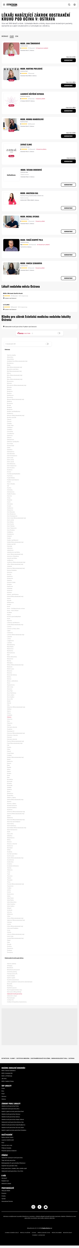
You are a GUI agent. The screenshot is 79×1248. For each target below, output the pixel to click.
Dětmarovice (10, 439)
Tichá (8, 872)
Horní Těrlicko (10, 526)
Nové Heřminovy (11, 693)
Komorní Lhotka (11, 582)
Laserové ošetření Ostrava (32, 94)
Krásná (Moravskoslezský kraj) (15, 596)
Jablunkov (10, 548)
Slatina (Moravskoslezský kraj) (15, 799)
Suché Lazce (10, 856)
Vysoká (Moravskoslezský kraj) (15, 938)
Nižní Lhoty (10, 687)
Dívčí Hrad (10, 443)
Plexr (3, 1142)
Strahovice (10, 845)
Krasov (9, 598)
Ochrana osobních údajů (12, 1232)
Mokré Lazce (10, 669)
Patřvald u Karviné (12, 727)
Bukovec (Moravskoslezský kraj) (15, 415)
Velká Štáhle (10, 900)
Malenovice (10, 648)
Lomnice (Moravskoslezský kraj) (15, 634)
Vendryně (9, 910)
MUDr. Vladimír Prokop (8, 1081)
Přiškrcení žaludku (6, 1148)
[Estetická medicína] (12, 5)
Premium (4, 1193)
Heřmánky (10, 490)
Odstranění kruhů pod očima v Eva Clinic (12, 1171)
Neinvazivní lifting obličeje (14, 992)
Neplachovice (11, 685)
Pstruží (9, 751)
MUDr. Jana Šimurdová (30, 43)
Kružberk (9, 612)
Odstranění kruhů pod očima (14, 994)
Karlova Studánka (12, 570)
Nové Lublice (10, 695)
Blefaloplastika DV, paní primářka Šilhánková (13, 1163)
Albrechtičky (10, 359)
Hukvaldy (9, 546)
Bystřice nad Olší (11, 417)
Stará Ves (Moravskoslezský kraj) (16, 819)
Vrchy (8, 930)
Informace (5, 36)
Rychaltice (10, 779)
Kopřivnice (10, 586)
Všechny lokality (11, 355)
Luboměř (9, 636)
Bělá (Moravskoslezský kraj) (14, 367)
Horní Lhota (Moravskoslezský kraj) (16, 518)
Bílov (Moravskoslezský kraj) (14, 375)
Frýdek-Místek (11, 477)
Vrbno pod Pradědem (12, 928)
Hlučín (9, 502)
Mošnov (9, 679)
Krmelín (9, 604)
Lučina (9, 638)
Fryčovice (9, 475)
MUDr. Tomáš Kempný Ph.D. (31, 239)
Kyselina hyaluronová (13, 979)
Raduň (9, 759)
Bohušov (9, 387)
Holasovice (10, 510)
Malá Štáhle (10, 646)
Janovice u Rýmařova (13, 556)
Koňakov (9, 584)
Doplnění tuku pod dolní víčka (9, 1165)
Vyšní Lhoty (10, 936)
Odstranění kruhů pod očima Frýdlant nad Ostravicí (20, 326)
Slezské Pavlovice (12, 805)
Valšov (9, 896)
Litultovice (10, 632)
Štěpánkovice (10, 837)
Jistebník (9, 566)
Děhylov (9, 437)
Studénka (9, 852)
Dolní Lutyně (10, 461)
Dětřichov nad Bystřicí (13, 441)
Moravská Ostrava (12, 675)
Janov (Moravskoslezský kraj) (15, 554)
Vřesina (9, 932)
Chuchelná (10, 431)
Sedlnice (9, 789)
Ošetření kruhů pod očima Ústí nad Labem (13, 1127)
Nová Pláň (10, 691)
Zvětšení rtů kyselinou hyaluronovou (17, 1002)
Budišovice (10, 413)
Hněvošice (10, 504)
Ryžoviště (9, 785)
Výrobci (4, 1198)
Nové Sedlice (10, 697)
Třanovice (9, 876)
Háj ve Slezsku (11, 484)
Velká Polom (10, 898)
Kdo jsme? (4, 1178)
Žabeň (9, 940)
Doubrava (9, 469)
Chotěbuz (9, 429)
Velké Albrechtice (11, 902)
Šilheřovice (10, 793)
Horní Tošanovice (11, 528)
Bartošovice (10, 363)
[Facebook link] (39, 1207)
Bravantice (10, 397)
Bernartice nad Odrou (12, 369)
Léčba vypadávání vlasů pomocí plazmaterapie (19, 981)
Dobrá (8, 447)
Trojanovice (10, 886)
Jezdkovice (10, 560)
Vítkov (8, 916)
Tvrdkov (9, 888)
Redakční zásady (67, 1232)
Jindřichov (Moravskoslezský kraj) (16, 562)
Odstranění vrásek (12, 996)
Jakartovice (10, 550)
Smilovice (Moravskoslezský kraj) (16, 811)
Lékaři (12, 36)
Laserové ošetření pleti (8, 1140)
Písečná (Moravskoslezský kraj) (15, 741)
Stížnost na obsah (6, 1183)
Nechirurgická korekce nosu (14, 990)
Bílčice (9, 373)
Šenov (9, 791)
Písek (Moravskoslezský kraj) (14, 743)
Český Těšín (10, 425)
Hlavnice (9, 496)
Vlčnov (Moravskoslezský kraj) (15, 918)
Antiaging (9, 965)
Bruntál (9, 405)
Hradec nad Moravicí (12, 540)
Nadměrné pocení (12, 987)
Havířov (9, 488)
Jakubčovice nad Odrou (13, 552)
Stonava (9, 841)
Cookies (34, 1232)
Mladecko (9, 667)
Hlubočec (9, 500)
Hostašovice (10, 534)
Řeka (8, 765)
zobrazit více (40, 195)
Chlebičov (10, 427)
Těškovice (10, 870)
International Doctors (7, 1201)
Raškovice (10, 761)
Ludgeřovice (10, 640)
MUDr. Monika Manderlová (32, 119)
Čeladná (9, 423)
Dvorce (9, 471)
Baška (8, 365)
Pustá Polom (10, 753)
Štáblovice (10, 817)
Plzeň (3, 1093)
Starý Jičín (10, 833)
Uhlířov (9, 890)
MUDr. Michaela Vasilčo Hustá (13, 293)
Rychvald (9, 781)
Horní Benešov (11, 512)
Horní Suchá (10, 524)
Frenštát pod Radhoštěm (13, 473)
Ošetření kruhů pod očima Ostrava (11, 1116)
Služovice (9, 809)
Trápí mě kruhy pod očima (8, 1160)
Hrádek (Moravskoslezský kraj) (15, 542)
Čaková (9, 419)
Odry (8, 705)
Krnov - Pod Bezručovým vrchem (16, 608)
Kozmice (9, 592)
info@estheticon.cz (46, 1228)
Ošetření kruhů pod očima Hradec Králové (13, 1119)
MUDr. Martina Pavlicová (31, 68)
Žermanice (10, 952)
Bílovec (9, 377)
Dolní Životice (11, 467)
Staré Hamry (10, 823)
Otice (8, 721)
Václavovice (10, 894)
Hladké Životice (11, 494)
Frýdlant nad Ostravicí (13, 480)
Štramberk (10, 848)
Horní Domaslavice (12, 516)
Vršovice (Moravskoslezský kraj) (15, 934)
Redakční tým (5, 1181)
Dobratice (9, 449)
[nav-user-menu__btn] (74, 5)
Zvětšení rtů (10, 1000)
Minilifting (9, 985)
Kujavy (9, 614)
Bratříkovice (10, 395)
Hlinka (8, 498)
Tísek (8, 874)
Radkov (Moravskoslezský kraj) (15, 757)
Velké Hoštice (10, 906)
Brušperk (9, 407)
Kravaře (9, 600)
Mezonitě (9, 983)
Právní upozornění (57, 1232)
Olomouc (4, 1096)
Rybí (8, 777)
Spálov (9, 815)
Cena (16, 36)
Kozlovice (9, 590)
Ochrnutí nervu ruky (7, 1145)
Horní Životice (11, 530)
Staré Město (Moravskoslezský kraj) (16, 827)
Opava (9, 711)
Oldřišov (9, 709)
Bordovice (10, 391)
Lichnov (9, 626)
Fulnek (9, 482)
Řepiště (9, 767)
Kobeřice (9, 580)
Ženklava (9, 950)
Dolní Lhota (10, 457)
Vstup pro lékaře (6, 1190)
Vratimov (9, 922)
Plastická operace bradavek (9, 1150)
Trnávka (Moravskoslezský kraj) (15, 884)
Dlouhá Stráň (10, 445)
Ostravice (9, 719)
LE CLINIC (6, 304)
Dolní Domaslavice (12, 455)
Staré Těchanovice (12, 829)
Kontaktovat (68, 60)
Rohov (9, 769)
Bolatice (9, 389)
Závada (9, 944)
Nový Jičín (10, 699)
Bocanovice (10, 381)
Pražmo (9, 747)
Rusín (8, 775)
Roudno (9, 773)
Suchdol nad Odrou (12, 854)
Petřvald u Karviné (12, 739)
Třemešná (9, 880)
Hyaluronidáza (11, 975)
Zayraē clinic (26, 144)
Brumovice (10, 403)
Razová (9, 763)
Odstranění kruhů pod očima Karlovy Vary (13, 1122)
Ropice (9, 771)
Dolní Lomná (10, 459)
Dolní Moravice (11, 463)
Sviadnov (9, 864)
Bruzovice (9, 409)
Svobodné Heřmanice (13, 866)
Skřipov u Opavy (11, 797)
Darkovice (10, 435)
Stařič (8, 831)
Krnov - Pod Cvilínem (12, 610)
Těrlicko (9, 868)
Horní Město (10, 522)
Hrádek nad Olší (11, 544)
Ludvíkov (9, 642)
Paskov (9, 725)
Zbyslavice (10, 948)
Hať (8, 486)
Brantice (9, 393)
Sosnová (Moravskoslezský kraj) (15, 813)
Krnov (8, 606)
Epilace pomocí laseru (7, 1137)
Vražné (9, 924)
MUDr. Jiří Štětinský (7, 1076)
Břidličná (9, 401)
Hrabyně (9, 536)
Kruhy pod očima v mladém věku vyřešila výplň (14, 1168)
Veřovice (9, 912)
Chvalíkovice (10, 433)
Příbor (8, 749)
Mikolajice (10, 662)
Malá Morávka (11, 644)
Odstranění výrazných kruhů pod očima (12, 1157)
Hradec (9, 538)
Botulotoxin (10, 967)
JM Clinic (4, 1078)
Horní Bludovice (11, 514)
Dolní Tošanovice (11, 465)
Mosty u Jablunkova (12, 681)
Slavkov (9, 801)
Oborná (9, 703)
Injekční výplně (11, 977)
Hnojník (9, 506)
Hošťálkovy (10, 532)
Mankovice (10, 650)
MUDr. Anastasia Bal (29, 193)
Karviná (9, 574)
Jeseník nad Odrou (12, 558)
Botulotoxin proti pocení (13, 969)
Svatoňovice (10, 860)
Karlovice (9, 572)
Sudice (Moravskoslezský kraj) (15, 858)
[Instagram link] (33, 1207)
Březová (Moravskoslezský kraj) (15, 399)
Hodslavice (10, 508)
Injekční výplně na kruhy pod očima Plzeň (13, 1111)
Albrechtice (10, 357)
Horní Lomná (10, 520)
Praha (3, 1088)
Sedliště (9, 787)
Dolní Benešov (11, 453)
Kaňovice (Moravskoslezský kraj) (16, 568)
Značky (4, 1196)
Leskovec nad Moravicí (13, 622)
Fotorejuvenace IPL (12, 973)
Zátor (8, 942)
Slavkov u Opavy (11, 803)
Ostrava (9, 717)
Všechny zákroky (11, 963)
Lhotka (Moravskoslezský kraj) (15, 624)
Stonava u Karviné (12, 843)
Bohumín (9, 383)
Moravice (9, 671)
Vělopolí (9, 908)
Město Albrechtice (12, 656)
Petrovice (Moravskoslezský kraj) (16, 733)
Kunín (8, 618)
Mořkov (9, 677)
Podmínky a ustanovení (38, 1235)
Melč (8, 654)
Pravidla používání (25, 1232)
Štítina (9, 839)
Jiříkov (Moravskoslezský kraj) (15, 564)
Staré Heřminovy (11, 825)
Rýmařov (9, 783)
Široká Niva (10, 795)
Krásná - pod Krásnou (13, 594)
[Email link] (46, 1207)
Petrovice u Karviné (12, 735)
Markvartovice (11, 652)
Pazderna (9, 729)
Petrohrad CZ (10, 731)
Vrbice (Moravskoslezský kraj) (15, 926)
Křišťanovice (10, 602)
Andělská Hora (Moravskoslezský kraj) (17, 361)
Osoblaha (9, 715)
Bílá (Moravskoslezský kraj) (14, 371)
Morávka (9, 673)
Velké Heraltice (11, 904)
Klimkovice (10, 578)
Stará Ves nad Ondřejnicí (13, 821)
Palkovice (9, 723)
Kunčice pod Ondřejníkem (14, 616)
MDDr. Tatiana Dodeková (31, 169)
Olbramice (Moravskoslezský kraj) (16, 707)
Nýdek (9, 701)
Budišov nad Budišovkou (13, 411)
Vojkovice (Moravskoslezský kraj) (16, 920)
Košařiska (9, 588)
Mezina (9, 660)
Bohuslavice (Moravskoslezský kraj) (16, 385)
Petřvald (9, 737)
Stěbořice (9, 835)
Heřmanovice (10, 492)
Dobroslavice (10, 451)
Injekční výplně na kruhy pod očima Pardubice (14, 1130)
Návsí (8, 683)
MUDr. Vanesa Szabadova (31, 263)
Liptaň (8, 630)
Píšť (8, 745)
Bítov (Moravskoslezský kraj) (14, 379)
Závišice (9, 946)
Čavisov (9, 421)
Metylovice (10, 658)
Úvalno (9, 892)
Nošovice (9, 689)
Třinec (8, 882)
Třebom (9, 878)
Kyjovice (9, 620)
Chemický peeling (12, 971)
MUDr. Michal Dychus (29, 216)
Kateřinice (10, 576)
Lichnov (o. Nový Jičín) (13, 628)
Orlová (9, 713)
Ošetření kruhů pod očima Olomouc (11, 1114)
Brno (3, 1091)
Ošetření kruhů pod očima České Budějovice (13, 1125)
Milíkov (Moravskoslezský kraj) (15, 665)
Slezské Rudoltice (12, 807)
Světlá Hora (10, 862)
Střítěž (9, 850)
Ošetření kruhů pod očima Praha (10, 1106)
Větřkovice (10, 914)
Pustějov (9, 755)
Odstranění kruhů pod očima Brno (10, 1108)
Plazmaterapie (11, 998)
